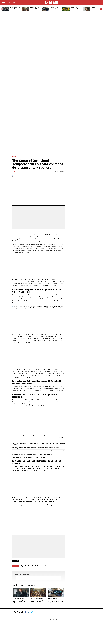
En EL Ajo (55, 619)
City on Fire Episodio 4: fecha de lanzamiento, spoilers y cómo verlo (41, 566)
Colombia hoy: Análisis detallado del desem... (75, 9)
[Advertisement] (51, 142)
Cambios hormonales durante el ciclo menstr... (96, 9)
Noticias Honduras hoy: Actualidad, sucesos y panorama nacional (37, 600)
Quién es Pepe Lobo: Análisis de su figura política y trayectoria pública (19, 601)
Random (15, 156)
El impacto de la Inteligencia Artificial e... (54, 9)
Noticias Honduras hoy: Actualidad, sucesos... (35, 9)
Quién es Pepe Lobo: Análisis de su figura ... (15, 9)
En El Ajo (18, 612)
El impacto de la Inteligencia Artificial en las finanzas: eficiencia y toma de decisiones (56, 601)
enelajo (15, 171)
